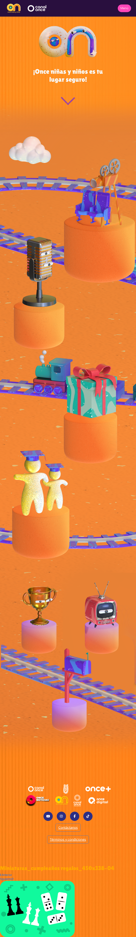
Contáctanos (68, 827)
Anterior (7, 875)
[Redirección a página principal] (13, 8)
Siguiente (6, 879)
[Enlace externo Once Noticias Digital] (37, 800)
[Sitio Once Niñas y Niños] (61, 800)
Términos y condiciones (68, 839)
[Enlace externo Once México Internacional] (77, 800)
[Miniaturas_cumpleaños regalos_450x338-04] (37, 909)
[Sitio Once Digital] (98, 800)
